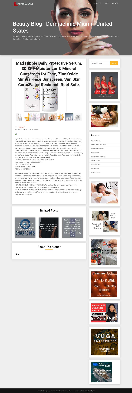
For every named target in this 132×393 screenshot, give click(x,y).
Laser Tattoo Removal (98, 156)
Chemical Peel (95, 164)
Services (96, 3)
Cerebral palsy (95, 141)
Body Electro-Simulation (99, 145)
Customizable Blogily (87, 391)
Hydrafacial (95, 168)
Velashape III (95, 152)
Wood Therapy (96, 172)
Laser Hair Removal (97, 149)
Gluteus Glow (95, 160)
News (106, 3)
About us (115, 3)
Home (88, 3)
